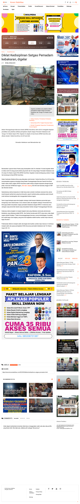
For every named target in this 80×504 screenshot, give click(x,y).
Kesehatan (6, 9)
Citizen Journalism (31, 492)
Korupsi (13, 6)
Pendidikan (60, 6)
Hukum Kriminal (50, 6)
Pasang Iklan (38, 494)
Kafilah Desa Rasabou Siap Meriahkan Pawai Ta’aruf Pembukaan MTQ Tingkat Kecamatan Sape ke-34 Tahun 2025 (14, 407)
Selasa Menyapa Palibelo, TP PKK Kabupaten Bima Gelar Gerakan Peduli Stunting (70, 226)
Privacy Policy (39, 491)
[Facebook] (65, 2)
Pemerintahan (21, 6)
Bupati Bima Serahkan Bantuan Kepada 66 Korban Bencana (39, 392)
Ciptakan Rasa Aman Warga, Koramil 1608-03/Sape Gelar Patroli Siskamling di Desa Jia (15, 392)
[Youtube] (70, 2)
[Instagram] (60, 489)
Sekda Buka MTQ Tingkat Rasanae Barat (41, 123)
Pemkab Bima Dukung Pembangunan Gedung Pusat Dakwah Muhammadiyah (69, 250)
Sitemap (31, 497)
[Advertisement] (13, 116)
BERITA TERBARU (63, 220)
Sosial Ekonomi (39, 6)
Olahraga (69, 6)
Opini (13, 9)
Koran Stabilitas (17, 2)
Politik (30, 6)
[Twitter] (67, 2)
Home (6, 6)
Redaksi (37, 489)
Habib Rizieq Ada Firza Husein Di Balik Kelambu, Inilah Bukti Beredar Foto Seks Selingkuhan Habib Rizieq (66, 347)
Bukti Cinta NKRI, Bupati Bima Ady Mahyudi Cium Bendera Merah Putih (66, 313)
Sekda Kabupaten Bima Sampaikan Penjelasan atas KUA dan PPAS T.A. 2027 (70, 234)
